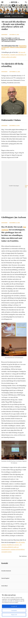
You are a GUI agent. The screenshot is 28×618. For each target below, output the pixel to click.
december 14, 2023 (14, 125)
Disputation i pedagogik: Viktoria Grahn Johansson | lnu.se (14, 47)
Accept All (14, 606)
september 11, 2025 (14, 71)
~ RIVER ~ (14, 2)
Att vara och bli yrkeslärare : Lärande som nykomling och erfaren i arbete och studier (13, 54)
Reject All (14, 614)
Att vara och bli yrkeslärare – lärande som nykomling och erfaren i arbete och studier (13, 25)
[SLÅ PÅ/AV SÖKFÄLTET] (26, 2)
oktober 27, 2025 (14, 34)
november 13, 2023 (14, 222)
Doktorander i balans (11, 120)
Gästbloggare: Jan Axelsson (13, 217)
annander (4, 34)
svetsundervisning (6, 552)
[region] (14, 605)
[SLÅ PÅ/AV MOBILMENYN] (2, 2)
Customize (14, 610)
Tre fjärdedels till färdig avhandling (12, 64)
